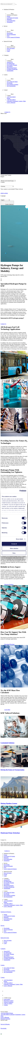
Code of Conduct (8, 1003)
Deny (14, 553)
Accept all (14, 543)
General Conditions (8, 1002)
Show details (19, 539)
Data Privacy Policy (9, 1000)
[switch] (24, 523)
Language (3, 195)
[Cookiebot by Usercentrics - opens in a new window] (19, 491)
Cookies (6, 1005)
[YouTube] (5, 995)
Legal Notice (7, 999)
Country (3, 182)
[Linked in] (5, 991)
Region (2, 176)
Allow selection (14, 548)
